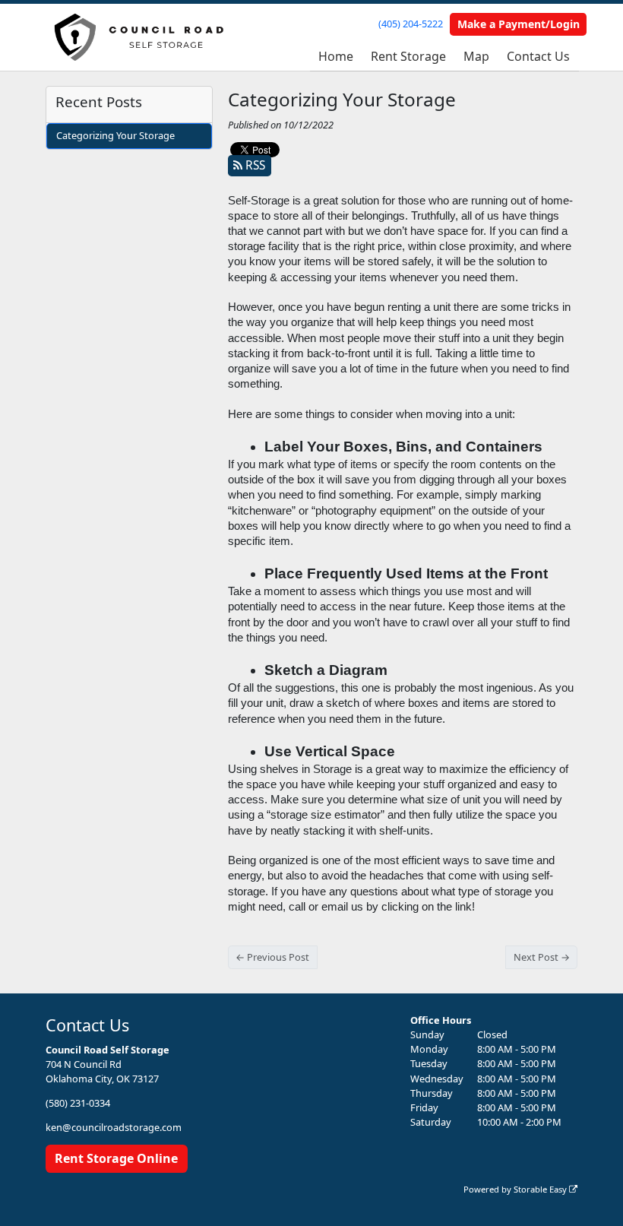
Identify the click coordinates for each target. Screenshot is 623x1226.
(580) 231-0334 (78, 1103)
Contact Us (538, 56)
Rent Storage (408, 56)
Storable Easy (541, 1189)
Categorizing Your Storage (115, 135)
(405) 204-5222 (410, 23)
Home (335, 56)
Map (476, 56)
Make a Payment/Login (518, 24)
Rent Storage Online (116, 1158)
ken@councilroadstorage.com (114, 1127)
